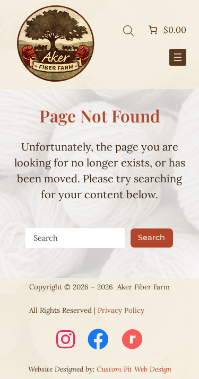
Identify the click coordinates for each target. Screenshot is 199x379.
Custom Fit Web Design (134, 369)
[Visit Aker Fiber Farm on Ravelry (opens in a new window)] (132, 340)
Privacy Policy (121, 310)
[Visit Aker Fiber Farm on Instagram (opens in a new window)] (65, 340)
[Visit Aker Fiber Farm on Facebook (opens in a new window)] (98, 340)
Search (151, 237)
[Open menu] (177, 57)
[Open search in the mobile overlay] (128, 29)
